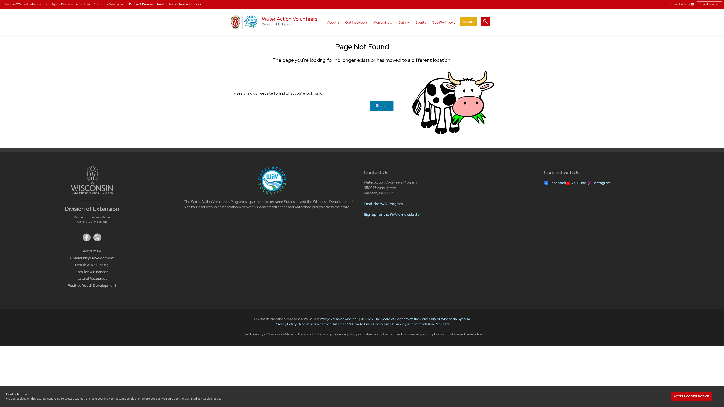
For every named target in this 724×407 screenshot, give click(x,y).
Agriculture (92, 251)
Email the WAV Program (383, 203)
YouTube (578, 183)
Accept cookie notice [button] (691, 396)
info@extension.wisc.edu (339, 319)
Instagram (602, 183)
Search (381, 105)
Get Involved (355, 22)
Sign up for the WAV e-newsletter (392, 214)
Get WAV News (443, 22)
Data (402, 22)
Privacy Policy (286, 324)
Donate (468, 21)
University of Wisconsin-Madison (21, 4)
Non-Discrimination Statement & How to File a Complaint (344, 324)
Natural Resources (92, 278)
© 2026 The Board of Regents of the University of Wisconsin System (415, 319)
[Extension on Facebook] (87, 240)
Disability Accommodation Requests (420, 324)
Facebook (557, 183)
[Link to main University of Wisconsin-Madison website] (92, 192)
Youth (199, 4)
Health (161, 4)
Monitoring (381, 22)
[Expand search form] (485, 21)
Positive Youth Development (92, 285)
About (332, 22)
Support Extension (709, 4)
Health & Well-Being (92, 264)
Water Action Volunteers (290, 19)
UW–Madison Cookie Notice (203, 399)
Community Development (92, 258)
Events (420, 22)
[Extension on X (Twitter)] (97, 240)
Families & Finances (92, 271)
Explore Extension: (62, 4)
